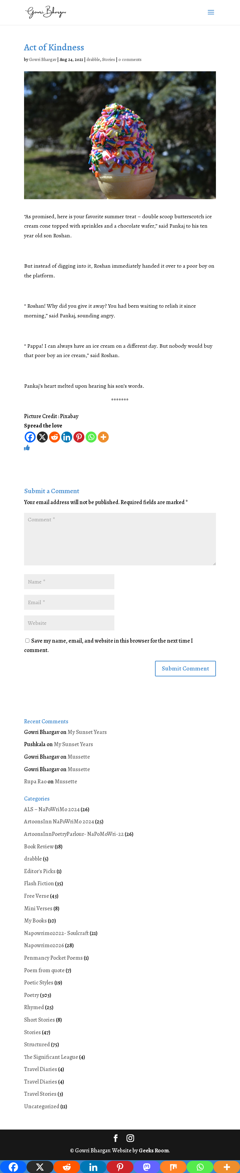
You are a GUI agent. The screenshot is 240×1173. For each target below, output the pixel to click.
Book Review (39, 846)
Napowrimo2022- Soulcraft (56, 933)
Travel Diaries (40, 1069)
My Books (35, 920)
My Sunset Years (87, 732)
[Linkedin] (66, 437)
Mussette (79, 757)
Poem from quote (44, 970)
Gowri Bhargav (42, 60)
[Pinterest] (78, 437)
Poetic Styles (38, 982)
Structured (37, 1044)
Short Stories (39, 1020)
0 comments (130, 60)
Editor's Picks (40, 871)
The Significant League (51, 1057)
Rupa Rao (35, 781)
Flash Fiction (39, 883)
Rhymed (34, 1007)
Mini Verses (38, 908)
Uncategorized (41, 1106)
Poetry (31, 995)
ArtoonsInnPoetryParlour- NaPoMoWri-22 (74, 834)
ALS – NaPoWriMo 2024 (52, 809)
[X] (42, 437)
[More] (103, 437)
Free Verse (36, 896)
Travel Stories (40, 1094)
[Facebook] (30, 437)
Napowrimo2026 (44, 945)
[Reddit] (54, 437)
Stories (108, 60)
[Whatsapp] (91, 437)
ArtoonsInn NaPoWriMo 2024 (59, 821)
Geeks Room (154, 1150)
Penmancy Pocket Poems (53, 958)
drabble (93, 60)
